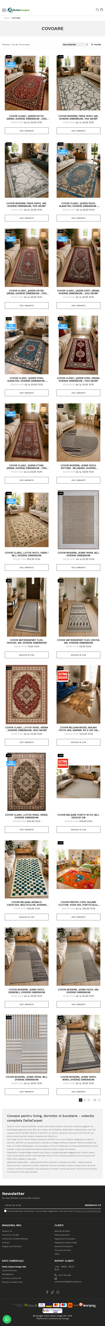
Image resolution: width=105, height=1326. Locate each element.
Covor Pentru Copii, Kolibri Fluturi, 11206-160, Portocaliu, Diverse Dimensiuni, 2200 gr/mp (78, 903)
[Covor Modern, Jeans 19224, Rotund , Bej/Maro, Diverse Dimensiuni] (78, 432)
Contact (6, 1242)
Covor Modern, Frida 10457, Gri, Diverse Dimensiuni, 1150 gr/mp (78, 117)
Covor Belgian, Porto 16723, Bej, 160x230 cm (78, 816)
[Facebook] (47, 1292)
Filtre (97, 44)
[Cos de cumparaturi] (101, 9)
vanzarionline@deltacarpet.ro (67, 1281)
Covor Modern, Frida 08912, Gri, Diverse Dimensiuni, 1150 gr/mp (26, 204)
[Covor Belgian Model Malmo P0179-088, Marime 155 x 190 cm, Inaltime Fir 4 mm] (78, 694)
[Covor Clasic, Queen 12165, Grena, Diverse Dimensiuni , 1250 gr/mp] (78, 345)
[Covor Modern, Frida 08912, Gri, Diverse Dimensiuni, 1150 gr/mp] (27, 170)
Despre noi (7, 1231)
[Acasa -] (18, 10)
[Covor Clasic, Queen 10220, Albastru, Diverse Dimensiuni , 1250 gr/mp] (78, 170)
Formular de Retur (63, 1250)
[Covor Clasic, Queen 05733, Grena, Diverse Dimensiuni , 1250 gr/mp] (27, 83)
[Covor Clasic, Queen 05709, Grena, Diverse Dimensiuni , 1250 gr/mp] (27, 257)
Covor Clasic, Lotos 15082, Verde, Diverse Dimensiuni (26, 816)
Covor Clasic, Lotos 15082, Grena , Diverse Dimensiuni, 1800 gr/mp (26, 729)
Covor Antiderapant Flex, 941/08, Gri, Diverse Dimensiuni (78, 641)
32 (95, 1100)
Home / (7, 18)
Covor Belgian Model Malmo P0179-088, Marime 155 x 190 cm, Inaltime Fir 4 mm (78, 729)
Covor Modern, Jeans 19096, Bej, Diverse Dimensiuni (27, 1078)
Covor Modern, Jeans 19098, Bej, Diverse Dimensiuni (78, 554)
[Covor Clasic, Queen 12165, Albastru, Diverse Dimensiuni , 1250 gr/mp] (27, 345)
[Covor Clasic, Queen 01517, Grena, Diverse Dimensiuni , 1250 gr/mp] (78, 257)
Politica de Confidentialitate (88, 1211)
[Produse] (4, 11)
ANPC (57, 1254)
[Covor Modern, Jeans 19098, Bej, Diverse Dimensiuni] (78, 519)
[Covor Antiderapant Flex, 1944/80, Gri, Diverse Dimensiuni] (27, 607)
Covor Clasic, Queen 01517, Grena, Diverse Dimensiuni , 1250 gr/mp (78, 292)
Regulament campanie (65, 1239)
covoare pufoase (59, 1152)
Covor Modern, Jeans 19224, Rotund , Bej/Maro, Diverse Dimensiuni (78, 467)
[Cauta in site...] (97, 9)
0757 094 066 (64, 1275)
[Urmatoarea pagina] (99, 1100)
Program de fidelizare (12, 1246)
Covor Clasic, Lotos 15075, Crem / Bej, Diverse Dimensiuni (27, 554)
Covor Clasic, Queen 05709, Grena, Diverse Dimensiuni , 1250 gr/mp (27, 292)
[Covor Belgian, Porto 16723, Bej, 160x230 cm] (78, 781)
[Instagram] (58, 1292)
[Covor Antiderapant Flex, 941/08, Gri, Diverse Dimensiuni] (78, 607)
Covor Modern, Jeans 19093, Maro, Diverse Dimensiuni (78, 1078)
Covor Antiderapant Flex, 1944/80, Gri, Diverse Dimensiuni (27, 641)
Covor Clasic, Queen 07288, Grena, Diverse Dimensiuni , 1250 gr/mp (27, 467)
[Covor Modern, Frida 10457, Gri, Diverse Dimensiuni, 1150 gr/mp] (78, 83)
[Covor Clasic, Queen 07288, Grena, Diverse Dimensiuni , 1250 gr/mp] (27, 432)
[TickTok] (52, 1292)
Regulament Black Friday (66, 1242)
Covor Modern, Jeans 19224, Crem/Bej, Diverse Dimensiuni (26, 991)
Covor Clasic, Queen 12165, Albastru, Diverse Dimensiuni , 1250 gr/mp (26, 379)
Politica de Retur (62, 1235)
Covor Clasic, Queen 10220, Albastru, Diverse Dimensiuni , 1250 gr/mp (78, 204)
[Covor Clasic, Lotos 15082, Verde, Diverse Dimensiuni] (27, 781)
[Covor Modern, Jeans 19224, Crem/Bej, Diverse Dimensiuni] (27, 956)
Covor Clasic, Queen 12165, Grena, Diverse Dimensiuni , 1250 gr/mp (78, 379)
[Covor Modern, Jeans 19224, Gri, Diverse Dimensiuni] (78, 956)
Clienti (59, 1225)
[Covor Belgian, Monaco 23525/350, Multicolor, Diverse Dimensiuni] (27, 869)
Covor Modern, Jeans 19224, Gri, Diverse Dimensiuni (78, 991)
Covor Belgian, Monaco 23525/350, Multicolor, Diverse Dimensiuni (26, 903)
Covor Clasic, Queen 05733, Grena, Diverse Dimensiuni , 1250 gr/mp (27, 117)
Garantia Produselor (64, 1246)
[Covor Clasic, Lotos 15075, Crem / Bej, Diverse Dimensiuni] (27, 519)
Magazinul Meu (11, 1225)
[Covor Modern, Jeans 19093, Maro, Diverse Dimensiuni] (78, 1043)
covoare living (24, 1152)
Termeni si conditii (10, 1235)
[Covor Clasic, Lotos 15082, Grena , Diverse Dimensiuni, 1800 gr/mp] (27, 694)
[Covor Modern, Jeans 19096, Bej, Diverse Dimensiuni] (27, 1043)
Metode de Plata (62, 1231)
